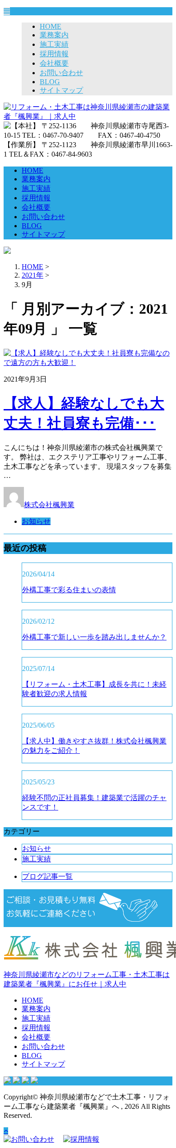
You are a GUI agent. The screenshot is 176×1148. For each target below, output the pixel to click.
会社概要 (54, 63)
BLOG (50, 82)
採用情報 (54, 54)
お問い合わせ (61, 73)
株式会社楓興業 (49, 505)
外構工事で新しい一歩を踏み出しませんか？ (94, 637)
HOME (50, 26)
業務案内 (54, 35)
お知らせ (36, 521)
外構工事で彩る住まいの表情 (69, 590)
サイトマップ (61, 90)
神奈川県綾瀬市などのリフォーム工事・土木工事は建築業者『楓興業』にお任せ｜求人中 (87, 979)
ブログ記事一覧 (47, 876)
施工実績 (54, 44)
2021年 (32, 275)
